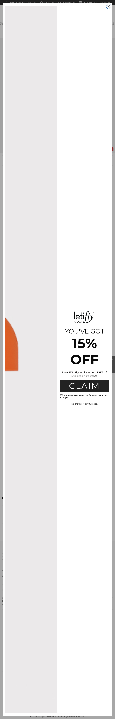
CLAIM (84, 386)
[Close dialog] (108, 6)
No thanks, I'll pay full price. (84, 404)
